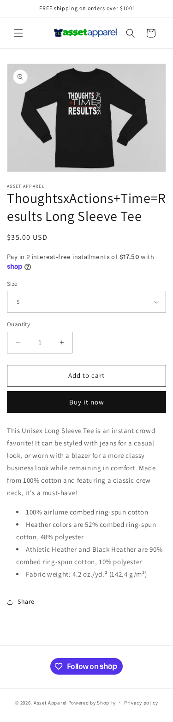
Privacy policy (141, 702)
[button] (18, 33)
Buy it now (86, 402)
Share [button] (26, 601)
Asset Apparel (50, 702)
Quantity (18, 324)
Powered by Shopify (92, 702)
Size (12, 284)
